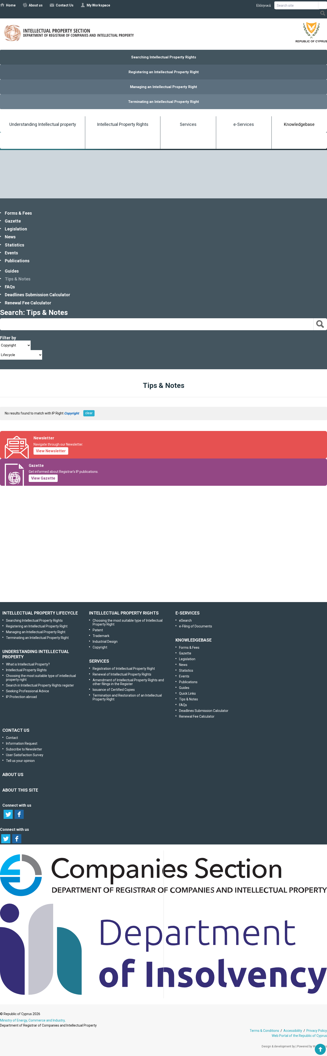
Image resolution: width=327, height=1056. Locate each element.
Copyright (100, 647)
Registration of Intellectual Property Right (124, 668)
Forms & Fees (18, 213)
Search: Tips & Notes (34, 312)
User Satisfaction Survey (168, 564)
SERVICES (99, 661)
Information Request (162, 514)
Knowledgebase (299, 124)
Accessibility (292, 1031)
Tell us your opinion (171, 589)
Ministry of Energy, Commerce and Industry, (32, 1020)
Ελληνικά (263, 5)
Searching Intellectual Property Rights (163, 57)
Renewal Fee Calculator (28, 302)
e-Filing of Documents (195, 626)
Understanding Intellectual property (42, 124)
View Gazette (43, 478)
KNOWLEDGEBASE (193, 640)
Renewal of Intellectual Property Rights (122, 674)
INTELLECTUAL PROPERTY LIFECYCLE (40, 612)
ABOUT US (12, 774)
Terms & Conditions (264, 1031)
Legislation (16, 228)
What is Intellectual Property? (28, 664)
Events (11, 252)
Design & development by (278, 1046)
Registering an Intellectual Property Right (164, 72)
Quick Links (187, 693)
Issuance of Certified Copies (114, 690)
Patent (98, 630)
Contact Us (64, 5)
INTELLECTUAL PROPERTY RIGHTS (124, 612)
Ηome (11, 5)
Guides (12, 271)
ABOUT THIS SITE (20, 790)
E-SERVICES (187, 612)
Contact (12, 738)
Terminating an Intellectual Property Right (163, 102)
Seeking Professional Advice (27, 691)
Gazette (13, 220)
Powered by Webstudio (312, 1046)
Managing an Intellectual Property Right (163, 87)
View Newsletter (51, 451)
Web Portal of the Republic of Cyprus (299, 1036)
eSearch (185, 620)
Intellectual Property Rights (122, 124)
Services (188, 124)
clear (89, 413)
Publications (17, 260)
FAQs (10, 286)
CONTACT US (15, 730)
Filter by (8, 337)
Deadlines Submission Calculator (37, 294)
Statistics (14, 244)
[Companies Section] (163, 896)
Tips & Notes (17, 278)
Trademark (101, 636)
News (10, 236)
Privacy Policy (316, 1031)
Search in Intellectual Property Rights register (40, 685)
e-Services (243, 124)
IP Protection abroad (21, 697)
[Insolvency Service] (163, 993)
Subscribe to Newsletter (163, 539)
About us (36, 5)
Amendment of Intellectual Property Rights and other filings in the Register (128, 682)
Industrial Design (105, 641)
